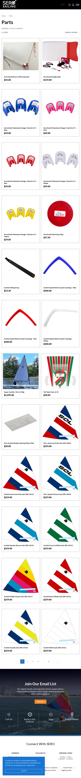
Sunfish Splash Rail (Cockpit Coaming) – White (58, 340)
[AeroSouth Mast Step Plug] (60, 213)
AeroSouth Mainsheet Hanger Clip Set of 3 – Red (20, 182)
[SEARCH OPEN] (69, 5)
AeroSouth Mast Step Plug (53, 234)
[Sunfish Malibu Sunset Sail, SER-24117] (21, 576)
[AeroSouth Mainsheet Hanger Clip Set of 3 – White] (60, 160)
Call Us (8, 719)
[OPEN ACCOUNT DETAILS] (73, 5)
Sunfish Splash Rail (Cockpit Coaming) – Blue (59, 288)
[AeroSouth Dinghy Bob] (60, 56)
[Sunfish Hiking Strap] (21, 267)
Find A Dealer (72, 719)
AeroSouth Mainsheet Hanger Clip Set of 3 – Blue (20, 129)
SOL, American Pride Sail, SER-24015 (57, 443)
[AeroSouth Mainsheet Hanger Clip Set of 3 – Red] (21, 160)
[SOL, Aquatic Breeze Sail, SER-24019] (60, 473)
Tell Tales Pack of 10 (50, 392)
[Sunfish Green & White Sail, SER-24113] (60, 524)
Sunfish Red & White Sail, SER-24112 (57, 596)
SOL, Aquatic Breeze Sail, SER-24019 (57, 494)
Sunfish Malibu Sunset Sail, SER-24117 (18, 596)
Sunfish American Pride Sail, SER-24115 (19, 494)
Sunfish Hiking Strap (11, 288)
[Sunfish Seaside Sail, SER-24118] (21, 627)
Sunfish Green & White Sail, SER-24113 (58, 545)
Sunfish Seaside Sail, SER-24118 (16, 648)
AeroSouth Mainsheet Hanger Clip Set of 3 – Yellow (20, 235)
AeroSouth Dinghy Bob (52, 77)
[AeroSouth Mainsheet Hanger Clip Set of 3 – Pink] (60, 107)
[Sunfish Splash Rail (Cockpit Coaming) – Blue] (60, 267)
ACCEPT (23, 771)
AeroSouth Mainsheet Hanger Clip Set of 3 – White (59, 182)
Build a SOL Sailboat (30, 720)
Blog (51, 719)
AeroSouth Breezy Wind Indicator (17, 77)
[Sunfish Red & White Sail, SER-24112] (60, 576)
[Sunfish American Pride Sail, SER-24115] (21, 473)
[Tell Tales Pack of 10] (60, 371)
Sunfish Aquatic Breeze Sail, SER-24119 (19, 545)
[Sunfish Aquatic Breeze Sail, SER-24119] (21, 524)
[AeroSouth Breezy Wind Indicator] (21, 56)
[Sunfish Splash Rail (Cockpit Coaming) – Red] (21, 318)
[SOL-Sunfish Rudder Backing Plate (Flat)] (21, 422)
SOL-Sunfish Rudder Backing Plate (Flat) (19, 443)
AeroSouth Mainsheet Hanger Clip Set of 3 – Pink (59, 129)
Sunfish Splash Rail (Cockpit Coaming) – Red (20, 339)
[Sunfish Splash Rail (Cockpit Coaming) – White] (60, 318)
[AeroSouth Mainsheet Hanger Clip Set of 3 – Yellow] (21, 213)
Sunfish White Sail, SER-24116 (54, 648)
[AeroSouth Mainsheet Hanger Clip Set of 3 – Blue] (21, 107)
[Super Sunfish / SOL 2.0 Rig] (21, 371)
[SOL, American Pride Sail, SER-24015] (60, 422)
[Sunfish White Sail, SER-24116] (60, 627)
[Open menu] (62, 5)
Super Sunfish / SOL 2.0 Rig (14, 392)
